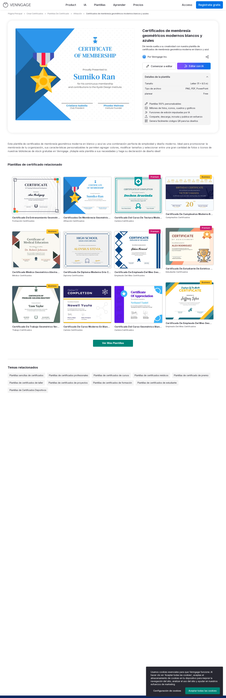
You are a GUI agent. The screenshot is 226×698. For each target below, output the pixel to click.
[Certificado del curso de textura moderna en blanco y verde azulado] (138, 195)
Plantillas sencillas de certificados (26, 375)
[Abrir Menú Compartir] (207, 56)
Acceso (187, 4)
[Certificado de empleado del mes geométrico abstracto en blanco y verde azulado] (189, 300)
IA (85, 4)
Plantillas (99, 4)
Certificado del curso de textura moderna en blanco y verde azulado (138, 217)
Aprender (119, 4)
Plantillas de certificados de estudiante (157, 382)
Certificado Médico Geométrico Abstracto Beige (36, 272)
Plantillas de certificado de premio (191, 375)
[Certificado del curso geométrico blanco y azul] (138, 304)
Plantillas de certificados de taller (26, 382)
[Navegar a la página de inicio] (17, 5)
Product (71, 4)
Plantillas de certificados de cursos (111, 375)
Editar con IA (196, 66)
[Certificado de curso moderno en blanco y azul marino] (87, 304)
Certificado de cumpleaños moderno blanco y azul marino (189, 214)
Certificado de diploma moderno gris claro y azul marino (87, 272)
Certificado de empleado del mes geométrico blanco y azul (138, 272)
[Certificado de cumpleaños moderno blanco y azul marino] (189, 193)
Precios (138, 4)
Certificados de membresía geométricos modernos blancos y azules (87, 217)
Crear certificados (35, 13)
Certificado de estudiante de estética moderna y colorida (189, 268)
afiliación (77, 13)
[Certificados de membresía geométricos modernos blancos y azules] (87, 195)
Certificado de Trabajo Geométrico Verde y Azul (36, 326)
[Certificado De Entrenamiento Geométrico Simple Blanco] (36, 195)
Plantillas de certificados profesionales (68, 375)
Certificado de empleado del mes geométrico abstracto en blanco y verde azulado (189, 323)
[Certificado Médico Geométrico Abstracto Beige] (36, 249)
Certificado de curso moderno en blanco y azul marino (87, 326)
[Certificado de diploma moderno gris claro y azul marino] (87, 249)
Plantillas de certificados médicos (151, 375)
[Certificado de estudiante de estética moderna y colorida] (189, 246)
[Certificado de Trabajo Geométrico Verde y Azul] (36, 304)
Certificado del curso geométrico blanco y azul (138, 326)
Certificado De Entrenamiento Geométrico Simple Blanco (36, 217)
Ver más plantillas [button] (113, 343)
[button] (159, 66)
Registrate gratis (209, 4)
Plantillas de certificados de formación (112, 382)
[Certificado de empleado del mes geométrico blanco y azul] (138, 249)
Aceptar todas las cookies (203, 690)
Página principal (15, 13)
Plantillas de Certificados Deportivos (28, 390)
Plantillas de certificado (58, 13)
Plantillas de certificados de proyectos (68, 382)
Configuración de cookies (167, 690)
